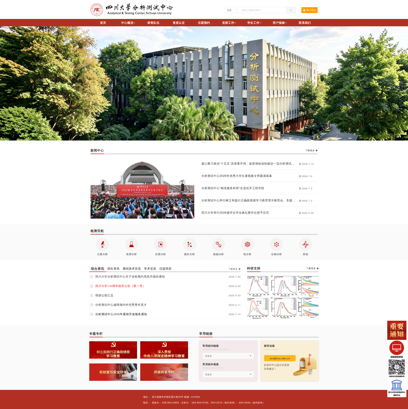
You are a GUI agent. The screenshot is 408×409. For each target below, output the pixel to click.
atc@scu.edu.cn (280, 358)
